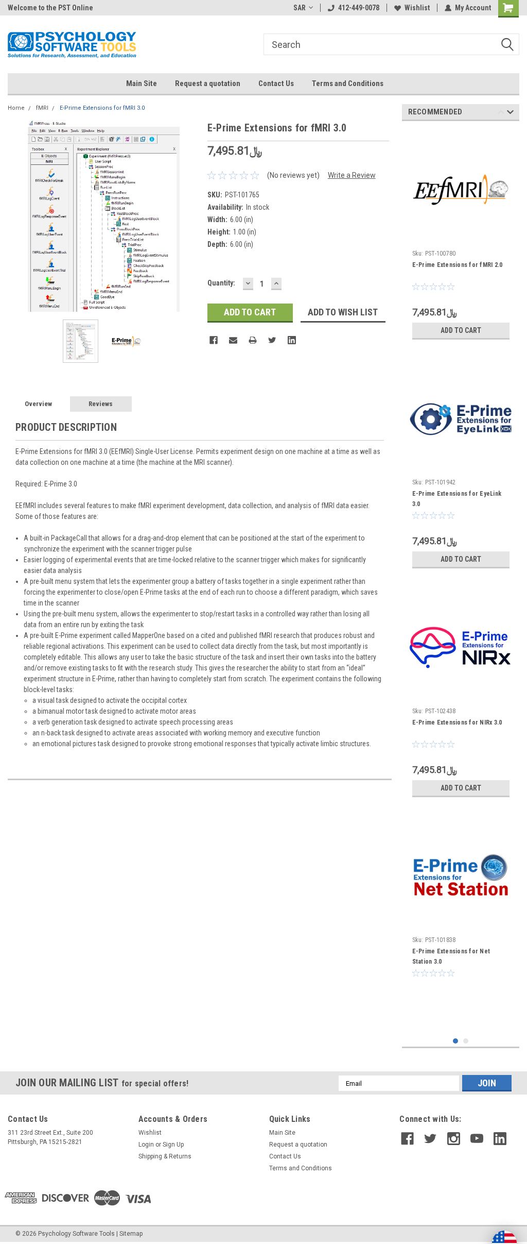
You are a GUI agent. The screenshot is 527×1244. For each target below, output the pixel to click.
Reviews (101, 404)
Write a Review (352, 175)
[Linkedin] (292, 340)
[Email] (233, 340)
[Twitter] (272, 340)
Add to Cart (461, 330)
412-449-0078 (358, 8)
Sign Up (173, 1144)
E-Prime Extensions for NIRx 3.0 (457, 722)
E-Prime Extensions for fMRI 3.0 (102, 108)
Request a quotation (207, 83)
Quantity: (221, 283)
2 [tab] (466, 1041)
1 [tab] (456, 1041)
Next (189, 215)
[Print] (253, 340)
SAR (299, 8)
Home (16, 108)
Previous (18, 215)
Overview (38, 404)
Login (146, 1144)
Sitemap (131, 1233)
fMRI (42, 108)
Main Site (141, 83)
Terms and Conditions (347, 83)
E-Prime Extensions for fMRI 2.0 (457, 264)
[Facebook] (213, 340)
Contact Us (276, 83)
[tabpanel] (461, 236)
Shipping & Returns (164, 1156)
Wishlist (417, 8)
